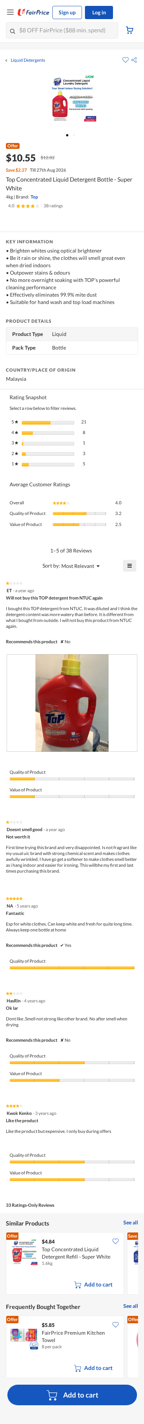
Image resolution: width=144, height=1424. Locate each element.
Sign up (67, 12)
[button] (134, 60)
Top (34, 197)
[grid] (72, 1264)
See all (130, 1222)
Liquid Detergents (28, 60)
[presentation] (72, 703)
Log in (99, 12)
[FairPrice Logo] (33, 12)
